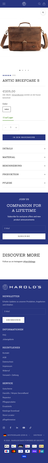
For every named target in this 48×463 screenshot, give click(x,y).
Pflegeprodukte (9, 402)
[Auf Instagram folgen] (4, 427)
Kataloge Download (11, 411)
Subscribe (24, 236)
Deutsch (38, 435)
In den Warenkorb (24, 137)
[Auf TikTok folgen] (30, 427)
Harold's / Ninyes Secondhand (15, 393)
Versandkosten (18, 95)
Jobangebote (8, 339)
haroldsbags (30, 261)
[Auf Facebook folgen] (10, 427)
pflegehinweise (9, 419)
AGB (4, 357)
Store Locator (8, 415)
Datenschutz (8, 362)
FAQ (4, 335)
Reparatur (7, 397)
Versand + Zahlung (11, 375)
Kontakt (6, 353)
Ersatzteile (7, 406)
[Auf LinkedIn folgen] (17, 427)
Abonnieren (13, 320)
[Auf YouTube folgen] (24, 427)
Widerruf (6, 371)
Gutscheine (7, 389)
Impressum (7, 366)
